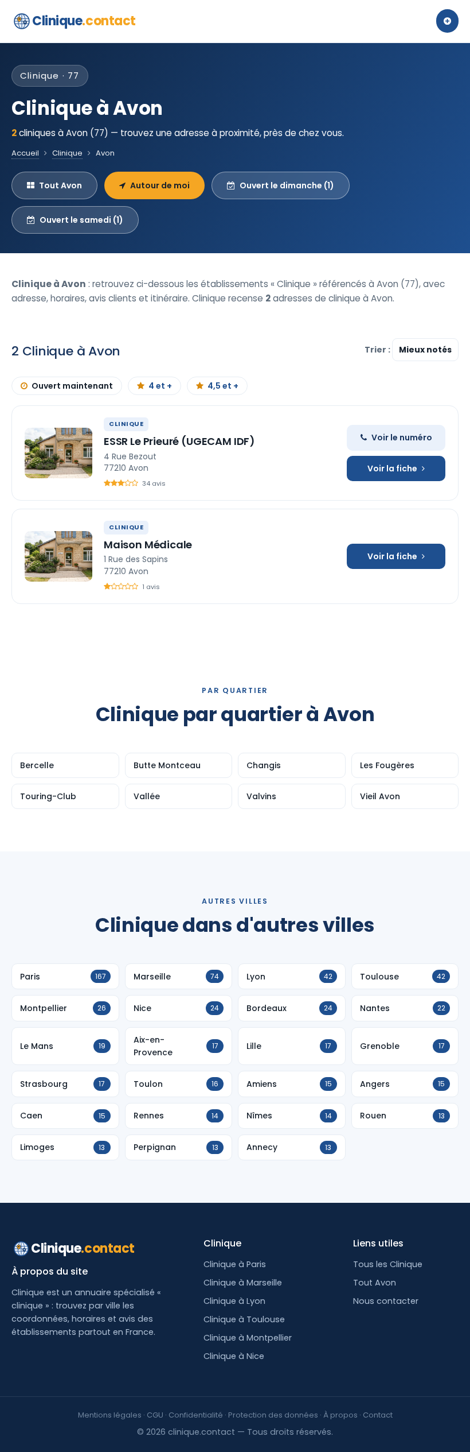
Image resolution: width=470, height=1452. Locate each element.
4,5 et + (222, 386)
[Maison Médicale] (58, 556)
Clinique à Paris (234, 1264)
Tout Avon (60, 185)
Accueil (25, 153)
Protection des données (273, 1415)
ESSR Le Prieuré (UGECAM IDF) (179, 441)
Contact (378, 1415)
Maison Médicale (148, 544)
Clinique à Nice (233, 1356)
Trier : (378, 349)
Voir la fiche (392, 468)
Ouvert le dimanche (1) (287, 185)
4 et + (160, 386)
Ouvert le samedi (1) (81, 220)
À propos (340, 1415)
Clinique (84, 21)
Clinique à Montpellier (247, 1337)
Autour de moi (160, 185)
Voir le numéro (401, 437)
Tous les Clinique (387, 1264)
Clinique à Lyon (234, 1301)
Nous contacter (385, 1301)
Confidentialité (196, 1415)
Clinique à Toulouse (244, 1319)
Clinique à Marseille (242, 1282)
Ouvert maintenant (72, 386)
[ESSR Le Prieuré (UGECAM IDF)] (58, 453)
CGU (155, 1415)
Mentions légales (110, 1415)
